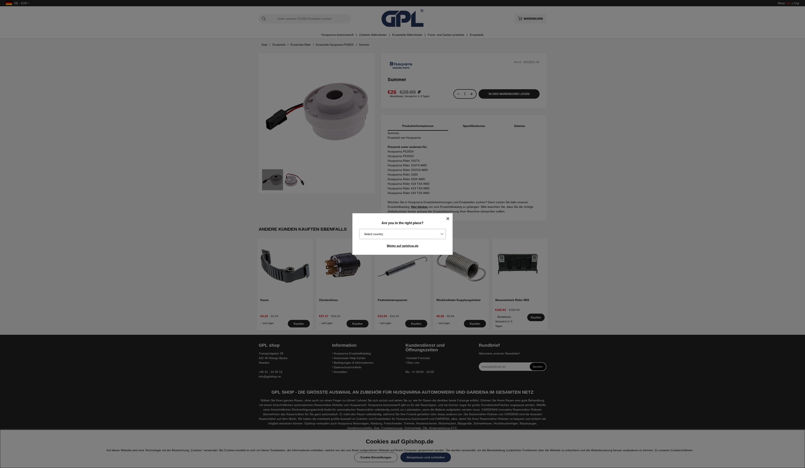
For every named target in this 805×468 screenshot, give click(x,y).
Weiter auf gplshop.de (402, 245)
